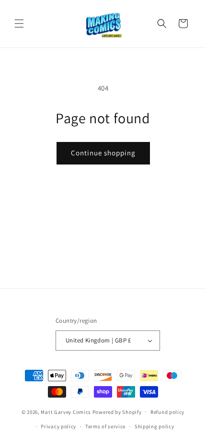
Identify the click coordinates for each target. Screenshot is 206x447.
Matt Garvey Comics (66, 411)
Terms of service (105, 426)
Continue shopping (103, 152)
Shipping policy (154, 426)
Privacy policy (58, 426)
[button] (19, 23)
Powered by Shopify (117, 411)
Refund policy (167, 412)
